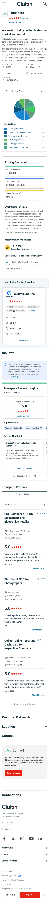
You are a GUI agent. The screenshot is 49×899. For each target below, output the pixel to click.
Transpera (16, 13)
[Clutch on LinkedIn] (40, 838)
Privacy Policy (7, 871)
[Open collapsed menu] (4, 4)
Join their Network (15, 22)
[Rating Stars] (14, 301)
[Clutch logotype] (24, 4)
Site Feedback (8, 822)
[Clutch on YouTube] (31, 838)
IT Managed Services (15, 129)
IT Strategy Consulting (16, 144)
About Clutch (7, 848)
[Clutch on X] (13, 838)
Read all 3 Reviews (25, 468)
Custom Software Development (19, 132)
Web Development (14, 268)
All (7, 262)
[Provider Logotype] (5, 13)
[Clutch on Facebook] (4, 838)
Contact (28, 895)
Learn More (12, 377)
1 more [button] (32, 311)
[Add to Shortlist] (44, 895)
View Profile (24, 340)
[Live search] (45, 4)
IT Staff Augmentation (16, 140)
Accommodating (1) (13, 428)
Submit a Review (23, 494)
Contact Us (6, 829)
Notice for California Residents (13, 880)
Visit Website (10, 895)
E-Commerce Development (17, 136)
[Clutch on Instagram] (22, 838)
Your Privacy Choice (9, 876)
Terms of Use (6, 884)
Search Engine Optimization (18, 147)
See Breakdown (23, 416)
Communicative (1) (34, 428)
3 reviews (24, 18)
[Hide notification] (44, 364)
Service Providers (9, 861)
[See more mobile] (38, 568)
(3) (30, 411)
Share (42, 513)
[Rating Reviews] (14, 18)
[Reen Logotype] (9, 293)
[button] (21, 504)
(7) (21, 301)
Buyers (5, 854)
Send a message (13, 773)
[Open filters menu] (44, 504)
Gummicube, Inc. (25, 294)
